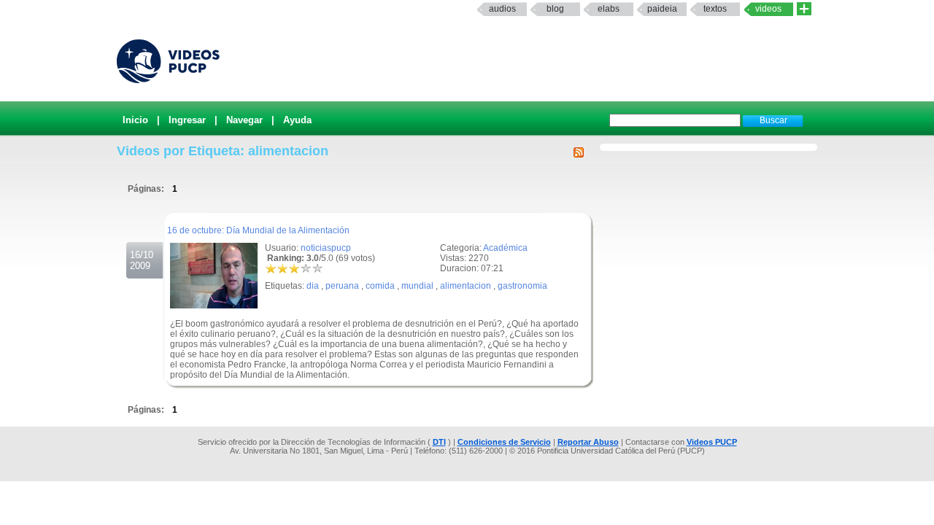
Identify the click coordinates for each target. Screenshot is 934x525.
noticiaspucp (326, 248)
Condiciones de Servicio (504, 442)
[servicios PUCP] (804, 9)
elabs (609, 9)
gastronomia (522, 286)
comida (380, 286)
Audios (502, 9)
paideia (662, 9)
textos (715, 9)
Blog (555, 9)
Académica (505, 248)
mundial (417, 286)
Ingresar (187, 119)
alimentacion (465, 286)
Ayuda (297, 119)
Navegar (244, 119)
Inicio (135, 119)
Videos (768, 9)
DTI (439, 442)
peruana (342, 286)
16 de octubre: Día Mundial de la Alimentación (258, 230)
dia (312, 286)
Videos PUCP (712, 442)
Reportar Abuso (588, 442)
